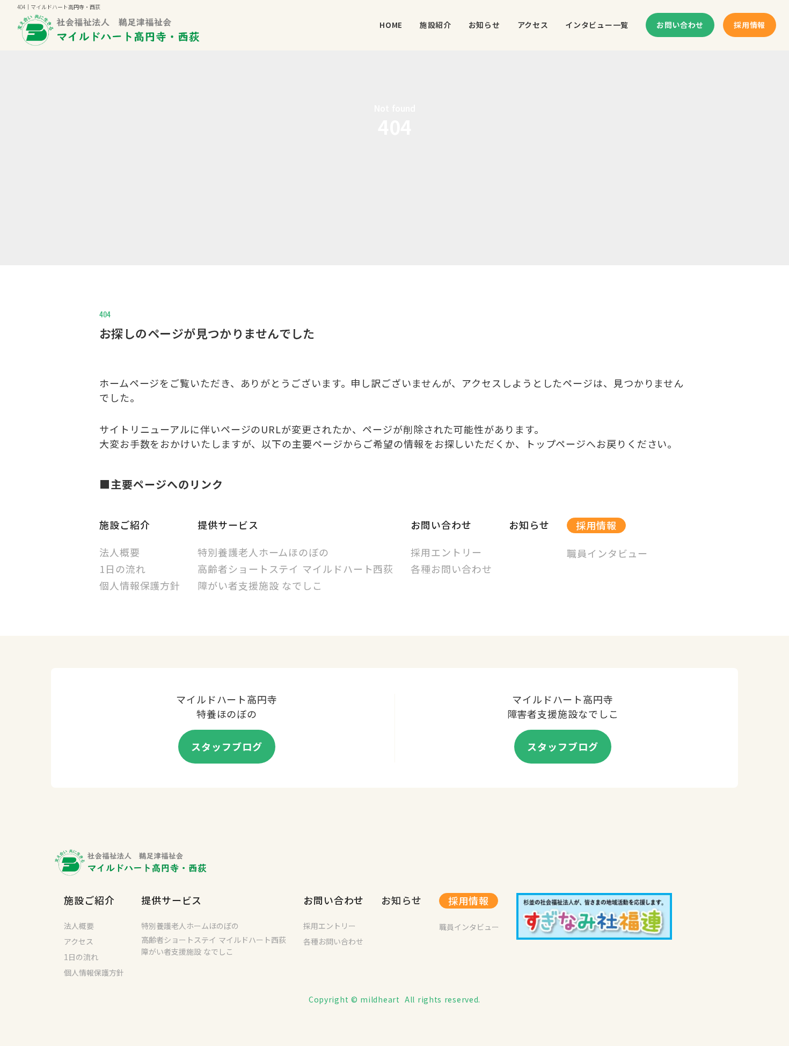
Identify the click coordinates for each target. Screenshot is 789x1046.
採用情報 (596, 525)
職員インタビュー (469, 926)
